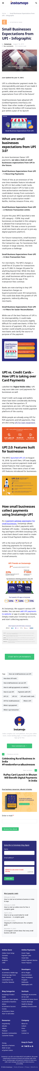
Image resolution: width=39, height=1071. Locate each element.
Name (6, 849)
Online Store (7, 950)
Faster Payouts (27, 963)
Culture (24, 1026)
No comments (8, 46)
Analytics (5, 960)
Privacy (27, 1067)
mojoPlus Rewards (8, 982)
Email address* (9, 858)
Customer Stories (8, 1035)
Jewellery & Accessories (29, 1006)
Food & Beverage (27, 1002)
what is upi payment (10, 705)
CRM (3, 963)
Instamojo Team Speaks (10, 999)
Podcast (4, 1031)
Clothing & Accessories (29, 994)
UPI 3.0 (14, 696)
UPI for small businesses (12, 701)
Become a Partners (8, 1045)
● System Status (7, 1050)
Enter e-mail (8, 815)
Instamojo (7, 44)
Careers (24, 1031)
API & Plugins (26, 973)
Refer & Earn (6, 1048)
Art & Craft (25, 997)
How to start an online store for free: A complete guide (17, 908)
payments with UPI (24, 692)
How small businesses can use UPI (15, 683)
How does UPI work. (10, 678)
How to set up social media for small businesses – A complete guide (16, 916)
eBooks (4, 1026)
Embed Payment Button (29, 960)
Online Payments (28, 950)
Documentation (27, 975)
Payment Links (26, 955)
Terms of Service (18, 1067)
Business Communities (9, 1033)
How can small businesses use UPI (20, 674)
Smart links (25, 958)
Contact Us (25, 1033)
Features (5, 969)
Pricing (4, 1043)
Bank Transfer (6, 977)
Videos (4, 1028)
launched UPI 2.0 (18, 458)
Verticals (25, 991)
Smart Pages (26, 953)
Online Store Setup (8, 953)
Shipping (4, 958)
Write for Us (34, 1067)
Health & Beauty (27, 1004)
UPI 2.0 (6, 696)
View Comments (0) (18, 746)
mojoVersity (6, 1024)
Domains (5, 955)
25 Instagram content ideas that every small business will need (18, 932)
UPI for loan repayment (24, 422)
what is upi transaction (11, 710)
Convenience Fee (7, 980)
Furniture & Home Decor (30, 999)
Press (23, 1028)
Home (4, 13)
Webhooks (25, 982)
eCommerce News (8, 1011)
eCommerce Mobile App (10, 973)
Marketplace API (27, 984)
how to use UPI (9, 692)
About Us (25, 1024)
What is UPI (27, 701)
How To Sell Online (8, 1014)
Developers (26, 969)
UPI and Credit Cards (27, 696)
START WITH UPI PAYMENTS (19, 657)
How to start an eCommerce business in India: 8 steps (19, 900)
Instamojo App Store (9, 975)
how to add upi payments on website (16, 687)
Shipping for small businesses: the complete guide (18, 924)
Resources (6, 1020)
